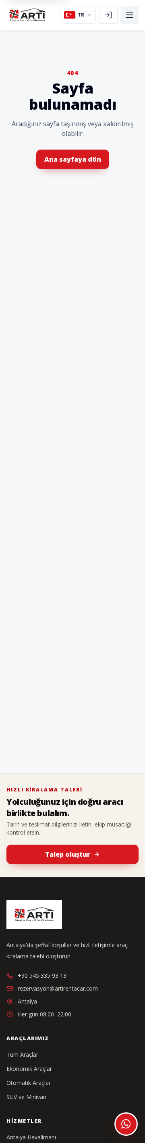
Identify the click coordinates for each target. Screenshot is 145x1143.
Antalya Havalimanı (31, 1137)
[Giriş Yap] (108, 15)
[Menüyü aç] (130, 15)
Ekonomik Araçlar (29, 1068)
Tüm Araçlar (22, 1054)
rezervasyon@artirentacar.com (58, 988)
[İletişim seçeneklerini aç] (126, 1124)
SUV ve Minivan (26, 1097)
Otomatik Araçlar (28, 1083)
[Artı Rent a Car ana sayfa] (27, 15)
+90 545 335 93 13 (42, 975)
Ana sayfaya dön (72, 159)
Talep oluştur (67, 854)
